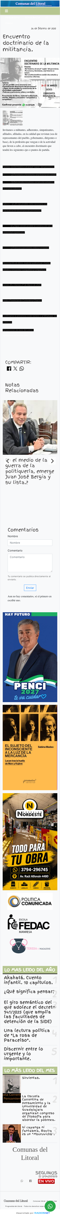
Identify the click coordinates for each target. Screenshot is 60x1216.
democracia (32, 17)
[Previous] (8, 461)
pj (47, 17)
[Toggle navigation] (6, 10)
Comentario (15, 550)
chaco (9, 23)
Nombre (13, 536)
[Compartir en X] (15, 369)
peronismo (12, 17)
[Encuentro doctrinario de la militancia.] (13, 117)
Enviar (30, 587)
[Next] (52, 461)
